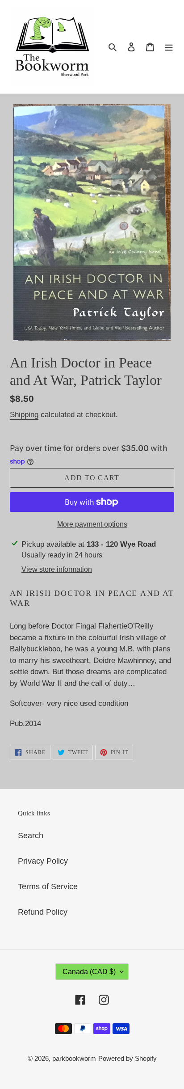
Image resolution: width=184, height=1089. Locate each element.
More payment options (92, 524)
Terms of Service (48, 886)
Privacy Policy (43, 861)
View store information (56, 569)
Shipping (24, 414)
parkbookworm (74, 1058)
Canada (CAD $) (89, 971)
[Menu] (168, 46)
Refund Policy (42, 912)
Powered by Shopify (127, 1058)
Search (30, 835)
